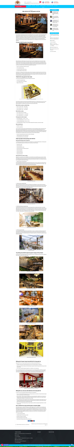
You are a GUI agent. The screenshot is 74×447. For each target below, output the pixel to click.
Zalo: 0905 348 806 (53, 51)
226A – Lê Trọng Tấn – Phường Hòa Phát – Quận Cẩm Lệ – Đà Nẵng (54, 44)
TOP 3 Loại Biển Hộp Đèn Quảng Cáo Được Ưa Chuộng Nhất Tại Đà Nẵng (55, 17)
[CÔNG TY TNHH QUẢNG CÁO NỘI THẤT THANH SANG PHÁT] (19, 2)
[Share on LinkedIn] (34, 421)
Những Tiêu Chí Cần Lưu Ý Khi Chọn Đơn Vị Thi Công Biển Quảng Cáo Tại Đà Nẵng (55, 25)
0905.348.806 (47, 2)
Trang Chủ (29, 5)
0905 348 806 (56, 2)
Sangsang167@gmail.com (54, 47)
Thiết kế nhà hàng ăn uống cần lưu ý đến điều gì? (22, 424)
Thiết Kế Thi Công (43, 5)
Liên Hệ (43, 7)
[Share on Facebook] (28, 421)
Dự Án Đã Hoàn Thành (50, 5)
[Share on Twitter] (29, 421)
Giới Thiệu (33, 5)
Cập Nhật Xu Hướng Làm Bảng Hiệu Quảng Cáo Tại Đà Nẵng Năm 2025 (55, 29)
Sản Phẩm (37, 5)
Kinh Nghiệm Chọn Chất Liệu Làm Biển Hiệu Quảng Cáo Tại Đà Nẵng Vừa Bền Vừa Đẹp (55, 21)
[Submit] (40, 2)
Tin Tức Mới (56, 5)
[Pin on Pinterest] (32, 421)
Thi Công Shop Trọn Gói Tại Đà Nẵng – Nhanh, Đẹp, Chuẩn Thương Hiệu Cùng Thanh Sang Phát (55, 13)
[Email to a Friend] (31, 421)
